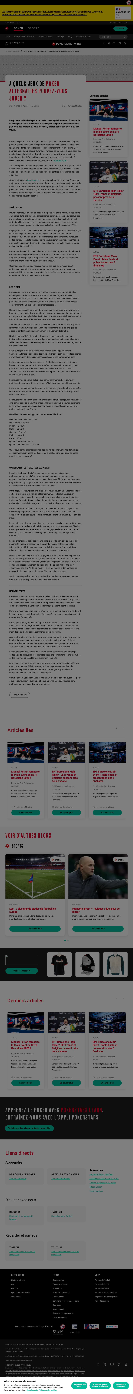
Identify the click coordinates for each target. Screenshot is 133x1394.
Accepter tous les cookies (121, 1386)
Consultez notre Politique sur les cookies (41, 1390)
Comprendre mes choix (79, 1386)
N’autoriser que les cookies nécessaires (100, 1386)
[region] (66, 1385)
